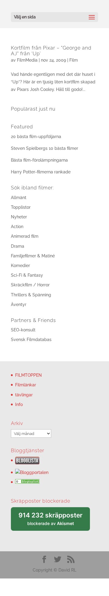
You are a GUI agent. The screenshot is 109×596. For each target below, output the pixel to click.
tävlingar (24, 394)
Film (73, 60)
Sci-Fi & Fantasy (27, 275)
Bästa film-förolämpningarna (39, 160)
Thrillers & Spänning (31, 294)
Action (17, 226)
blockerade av (54, 521)
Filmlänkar (25, 384)
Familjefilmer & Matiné (33, 255)
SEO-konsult (23, 329)
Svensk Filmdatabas (31, 339)
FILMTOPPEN (28, 375)
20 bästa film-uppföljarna (36, 136)
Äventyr (18, 304)
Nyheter (19, 216)
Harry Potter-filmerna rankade (41, 171)
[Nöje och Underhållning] (27, 482)
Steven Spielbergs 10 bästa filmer (44, 148)
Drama (17, 246)
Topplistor (21, 207)
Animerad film (24, 236)
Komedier (20, 265)
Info (19, 404)
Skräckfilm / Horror (30, 284)
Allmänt (18, 197)
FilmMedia (27, 60)
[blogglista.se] (27, 462)
